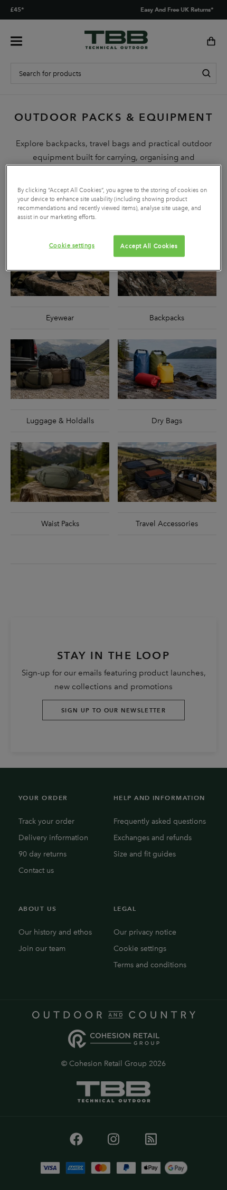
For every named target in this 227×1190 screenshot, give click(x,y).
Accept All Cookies (148, 245)
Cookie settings (72, 245)
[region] (114, 218)
